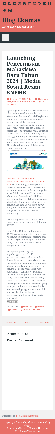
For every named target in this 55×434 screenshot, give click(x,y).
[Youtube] (34, 4)
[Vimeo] (24, 4)
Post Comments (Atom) (27, 416)
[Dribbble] (19, 4)
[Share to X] (13, 301)
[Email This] (8, 301)
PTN (19, 102)
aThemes (22, 428)
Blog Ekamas (21, 20)
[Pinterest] (10, 11)
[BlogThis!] (10, 301)
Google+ (14, 310)
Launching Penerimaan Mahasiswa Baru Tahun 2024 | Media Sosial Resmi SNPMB (24, 75)
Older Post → (45, 322)
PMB (14, 102)
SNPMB (32, 102)
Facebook (27, 307)
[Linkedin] (29, 4)
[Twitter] (4, 4)
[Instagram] (39, 4)
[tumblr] (49, 4)
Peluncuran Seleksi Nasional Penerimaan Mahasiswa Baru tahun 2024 (25, 181)
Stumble (26, 310)
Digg (37, 310)
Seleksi (25, 102)
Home (28, 322)
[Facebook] (9, 4)
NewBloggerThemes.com (27, 431)
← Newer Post (10, 322)
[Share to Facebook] (16, 301)
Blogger (27, 425)
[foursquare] (5, 11)
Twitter (40, 307)
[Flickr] (44, 4)
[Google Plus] (14, 4)
